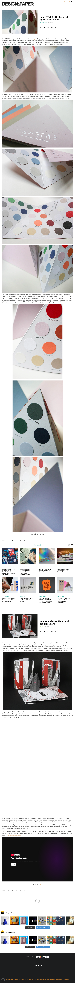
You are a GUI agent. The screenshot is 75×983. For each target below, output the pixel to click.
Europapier (33, 39)
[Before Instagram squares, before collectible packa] (51, 920)
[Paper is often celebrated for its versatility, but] (5, 920)
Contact (40, 968)
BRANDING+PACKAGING (41, 6)
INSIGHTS (26, 6)
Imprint (45, 968)
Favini (19, 643)
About (29, 968)
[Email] (52, 27)
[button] (3, 980)
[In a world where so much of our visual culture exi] (14, 920)
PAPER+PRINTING (6, 6)
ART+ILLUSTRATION (15, 6)
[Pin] (44, 27)
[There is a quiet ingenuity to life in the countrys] (23, 920)
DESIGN (57, 6)
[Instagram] (62, 1)
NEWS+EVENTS (32, 6)
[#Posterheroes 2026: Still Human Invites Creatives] (33, 920)
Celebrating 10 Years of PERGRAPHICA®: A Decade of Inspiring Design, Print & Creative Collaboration (8, 571)
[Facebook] (60, 1)
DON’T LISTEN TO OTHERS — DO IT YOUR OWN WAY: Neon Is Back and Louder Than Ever (45, 600)
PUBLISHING (50, 6)
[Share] (40, 27)
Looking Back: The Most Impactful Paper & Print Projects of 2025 (8, 600)
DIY (54, 6)
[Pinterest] (65, 1)
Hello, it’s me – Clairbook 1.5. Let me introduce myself (27, 600)
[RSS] (41, 965)
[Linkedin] (67, 1)
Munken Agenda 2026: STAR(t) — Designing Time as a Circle (63, 570)
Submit (34, 968)
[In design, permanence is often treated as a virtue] (70, 920)
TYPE (22, 6)
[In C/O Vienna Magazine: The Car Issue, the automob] (42, 920)
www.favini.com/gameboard (13, 835)
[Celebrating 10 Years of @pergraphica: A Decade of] (60, 920)
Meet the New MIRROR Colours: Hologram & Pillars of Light (45, 570)
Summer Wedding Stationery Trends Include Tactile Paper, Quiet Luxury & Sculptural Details (26, 571)
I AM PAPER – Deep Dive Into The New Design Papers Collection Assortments (63, 600)
